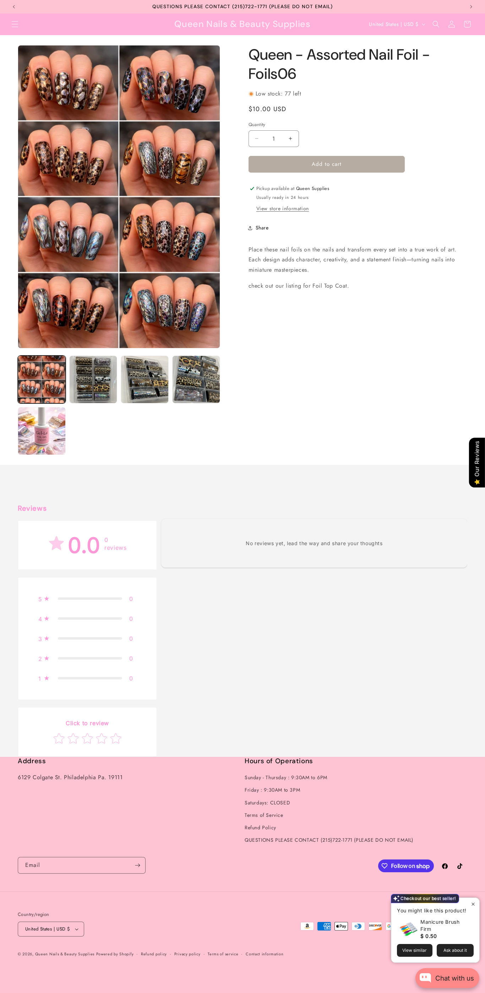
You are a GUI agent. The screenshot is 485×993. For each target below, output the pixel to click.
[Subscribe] (137, 865)
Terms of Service (264, 815)
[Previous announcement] (14, 6)
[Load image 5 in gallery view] (42, 431)
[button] (15, 24)
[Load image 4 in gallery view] (196, 379)
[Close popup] (473, 904)
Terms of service (223, 953)
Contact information (264, 953)
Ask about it (455, 950)
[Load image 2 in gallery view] (93, 379)
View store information (282, 208)
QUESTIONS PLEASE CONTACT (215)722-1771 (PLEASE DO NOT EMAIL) (329, 839)
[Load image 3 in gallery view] (145, 379)
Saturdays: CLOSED (267, 802)
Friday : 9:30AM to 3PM (272, 789)
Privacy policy (187, 953)
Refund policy (154, 953)
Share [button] (262, 227)
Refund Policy (260, 827)
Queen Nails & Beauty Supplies (64, 954)
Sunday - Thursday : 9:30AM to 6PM (286, 777)
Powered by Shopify (115, 954)
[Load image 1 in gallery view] (42, 379)
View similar (414, 950)
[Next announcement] (471, 6)
